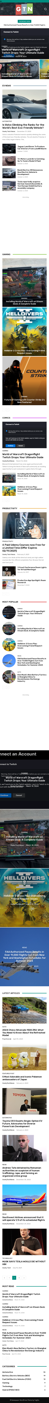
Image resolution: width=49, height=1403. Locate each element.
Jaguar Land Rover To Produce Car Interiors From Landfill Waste (32, 147)
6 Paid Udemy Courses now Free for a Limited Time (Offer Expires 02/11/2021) (23, 547)
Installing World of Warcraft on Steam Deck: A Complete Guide (24, 302)
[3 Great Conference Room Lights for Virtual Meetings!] (9, 571)
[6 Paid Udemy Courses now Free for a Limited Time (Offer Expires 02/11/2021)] (24, 525)
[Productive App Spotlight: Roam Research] (9, 584)
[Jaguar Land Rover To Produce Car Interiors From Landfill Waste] (9, 149)
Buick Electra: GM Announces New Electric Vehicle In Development (30, 172)
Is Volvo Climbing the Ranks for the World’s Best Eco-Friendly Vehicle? (23, 126)
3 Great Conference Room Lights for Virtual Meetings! (32, 568)
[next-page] (7, 409)
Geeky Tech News (8, 131)
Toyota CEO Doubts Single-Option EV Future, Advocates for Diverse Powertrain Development (22, 1124)
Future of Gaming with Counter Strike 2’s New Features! (24, 401)
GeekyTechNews (8, 461)
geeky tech (6, 1268)
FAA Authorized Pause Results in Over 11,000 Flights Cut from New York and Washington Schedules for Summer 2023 (31, 662)
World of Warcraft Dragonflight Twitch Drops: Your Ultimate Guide (22, 456)
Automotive (7, 121)
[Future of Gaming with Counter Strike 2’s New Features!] (24, 381)
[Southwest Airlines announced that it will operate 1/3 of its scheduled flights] (24, 1197)
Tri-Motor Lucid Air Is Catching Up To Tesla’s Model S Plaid (30, 160)
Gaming (4, 46)
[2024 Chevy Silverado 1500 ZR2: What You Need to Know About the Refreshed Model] (24, 1010)
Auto (19, 672)
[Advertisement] (24, 222)
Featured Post (8, 1073)
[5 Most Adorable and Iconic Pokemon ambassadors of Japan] (24, 1057)
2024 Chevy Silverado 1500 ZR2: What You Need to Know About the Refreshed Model (23, 1033)
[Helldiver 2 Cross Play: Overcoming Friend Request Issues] (24, 331)
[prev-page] (3, 409)
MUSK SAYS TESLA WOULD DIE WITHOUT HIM (24, 1263)
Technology (7, 1258)
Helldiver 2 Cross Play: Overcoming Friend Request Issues (24, 351)
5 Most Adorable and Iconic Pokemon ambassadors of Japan (22, 1078)
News (19, 656)
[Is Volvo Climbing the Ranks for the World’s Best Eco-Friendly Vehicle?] (24, 104)
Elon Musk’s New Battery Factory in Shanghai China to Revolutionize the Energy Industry (32, 678)
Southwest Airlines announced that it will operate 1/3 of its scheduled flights (23, 1218)
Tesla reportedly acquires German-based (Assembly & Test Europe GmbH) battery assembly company (29, 185)
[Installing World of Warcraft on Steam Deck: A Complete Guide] (19, 69)
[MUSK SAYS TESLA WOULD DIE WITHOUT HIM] (24, 1242)
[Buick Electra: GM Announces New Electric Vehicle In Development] (9, 173)
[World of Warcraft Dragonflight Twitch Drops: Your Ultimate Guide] (24, 43)
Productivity (7, 541)
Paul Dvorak (6, 1039)
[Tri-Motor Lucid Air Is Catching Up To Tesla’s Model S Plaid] (9, 161)
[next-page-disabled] (7, 593)
